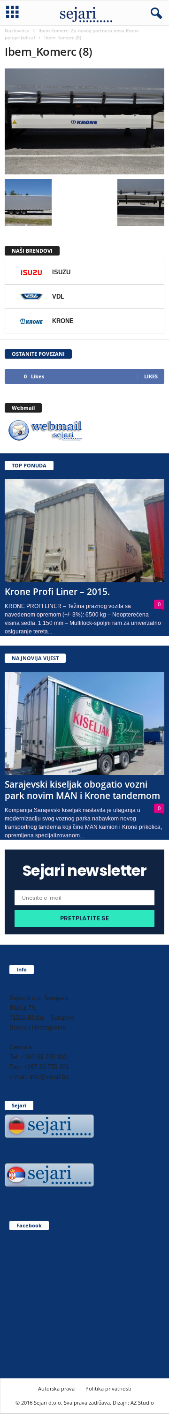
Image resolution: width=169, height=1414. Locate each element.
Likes (151, 376)
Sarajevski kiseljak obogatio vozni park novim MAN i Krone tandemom (82, 790)
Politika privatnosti (108, 1388)
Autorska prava (56, 1388)
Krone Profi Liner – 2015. (57, 592)
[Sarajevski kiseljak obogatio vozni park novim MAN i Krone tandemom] (84, 723)
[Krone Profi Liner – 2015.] (84, 530)
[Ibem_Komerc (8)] (84, 121)
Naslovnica (17, 30)
